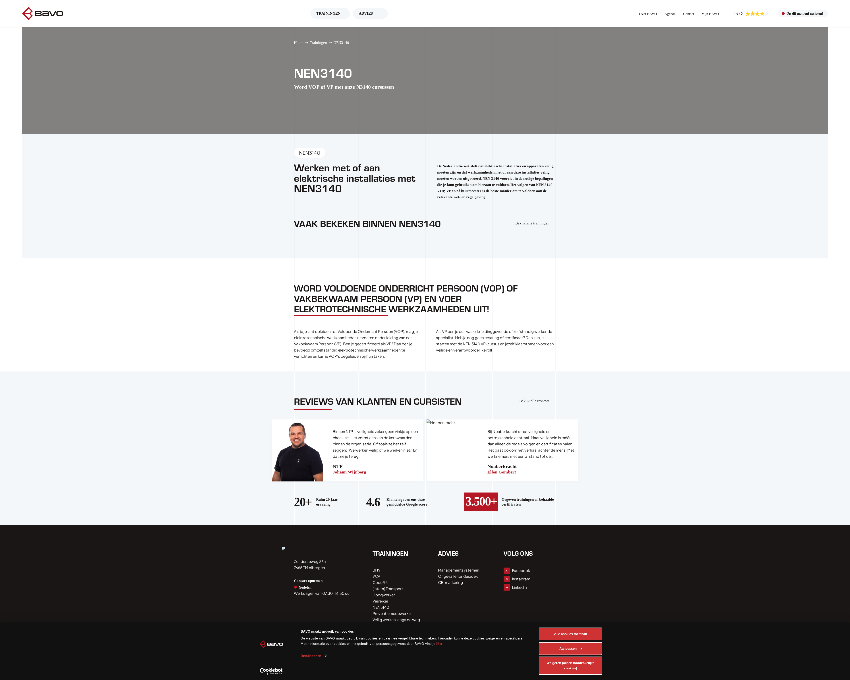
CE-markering (450, 582)
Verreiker (380, 601)
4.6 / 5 (738, 13)
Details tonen (311, 656)
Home (298, 43)
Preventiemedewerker (392, 613)
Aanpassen (568, 648)
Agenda (670, 14)
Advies (366, 13)
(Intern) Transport (388, 588)
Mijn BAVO (710, 14)
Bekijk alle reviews (534, 401)
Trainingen (328, 13)
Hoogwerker (384, 594)
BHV (377, 570)
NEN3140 (381, 607)
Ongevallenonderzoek (458, 576)
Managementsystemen (458, 570)
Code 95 (380, 582)
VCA (376, 576)
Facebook (521, 570)
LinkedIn (519, 587)
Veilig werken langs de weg (396, 619)
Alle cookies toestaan (570, 634)
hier (439, 643)
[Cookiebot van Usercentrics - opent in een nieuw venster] (271, 671)
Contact (688, 14)
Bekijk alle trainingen (532, 223)
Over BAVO (648, 14)
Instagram (521, 578)
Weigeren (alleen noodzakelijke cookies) (570, 665)
